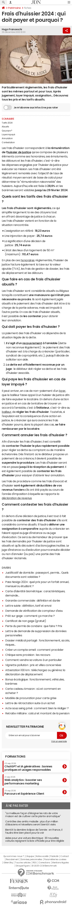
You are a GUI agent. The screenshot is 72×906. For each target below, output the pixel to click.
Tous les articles (23, 863)
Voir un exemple (59, 741)
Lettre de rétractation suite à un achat (30, 703)
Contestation (8, 142)
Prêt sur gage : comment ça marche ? (30, 615)
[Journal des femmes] (19, 881)
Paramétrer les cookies (55, 859)
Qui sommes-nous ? (13, 856)
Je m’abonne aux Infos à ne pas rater (36, 107)
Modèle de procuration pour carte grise (30, 698)
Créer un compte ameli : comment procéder (34, 649)
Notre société (42, 856)
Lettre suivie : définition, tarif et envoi (28, 605)
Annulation (7, 138)
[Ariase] (19, 902)
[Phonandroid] (53, 902)
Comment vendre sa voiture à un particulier (33, 659)
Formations (15, 756)
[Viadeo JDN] (53, 895)
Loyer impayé (8, 135)
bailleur (6, 411)
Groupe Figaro (23, 866)
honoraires (28, 260)
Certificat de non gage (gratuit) (25, 620)
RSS (35, 863)
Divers (6, 567)
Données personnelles (31, 859)
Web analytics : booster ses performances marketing (23, 780)
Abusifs (5, 127)
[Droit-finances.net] (53, 888)
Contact (64, 856)
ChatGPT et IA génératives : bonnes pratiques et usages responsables (28, 766)
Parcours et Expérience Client (24, 792)
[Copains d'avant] (19, 895)
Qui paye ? (7, 131)
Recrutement (12, 859)
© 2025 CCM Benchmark (44, 866)
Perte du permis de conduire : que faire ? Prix (33, 626)
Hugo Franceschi (12, 29)
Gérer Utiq (8, 863)
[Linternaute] (19, 888)
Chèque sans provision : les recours (27, 654)
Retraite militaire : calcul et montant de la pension (37, 713)
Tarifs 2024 (7, 123)
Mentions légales (60, 863)
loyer (62, 390)
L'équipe (30, 856)
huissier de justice (19, 152)
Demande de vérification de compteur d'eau (34, 610)
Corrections (44, 863)
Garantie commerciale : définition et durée (32, 600)
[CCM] (53, 881)
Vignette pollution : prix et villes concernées (33, 665)
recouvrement (32, 343)
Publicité (54, 856)
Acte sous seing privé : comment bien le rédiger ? (37, 708)
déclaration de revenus (17, 498)
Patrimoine (14, 8)
